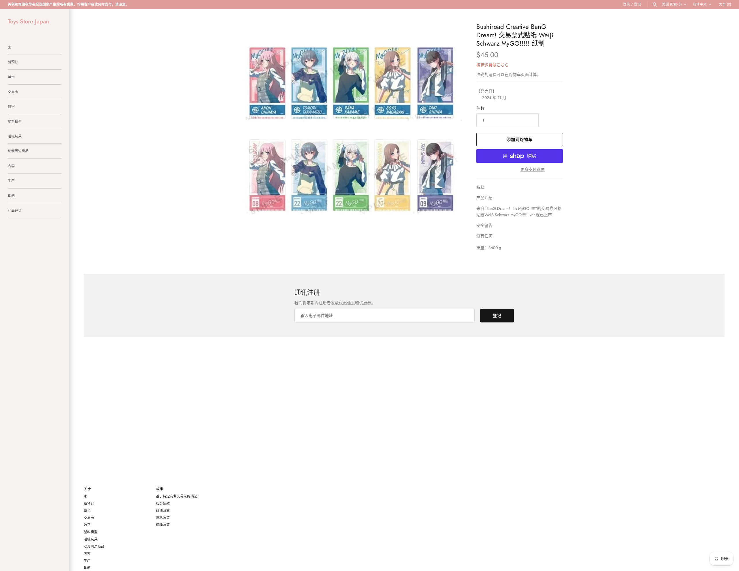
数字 (11, 106)
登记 (637, 4)
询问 (11, 195)
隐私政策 (163, 517)
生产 (11, 180)
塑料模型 (15, 121)
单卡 (11, 76)
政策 (159, 488)
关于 (87, 488)
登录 (626, 4)
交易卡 (13, 91)
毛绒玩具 (15, 136)
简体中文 (700, 4)
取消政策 (163, 510)
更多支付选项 (532, 169)
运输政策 (163, 524)
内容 (11, 165)
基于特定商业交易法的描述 (176, 496)
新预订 (13, 61)
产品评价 (15, 210)
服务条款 (163, 503)
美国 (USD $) (672, 4)
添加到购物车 (520, 139)
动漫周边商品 (18, 150)
